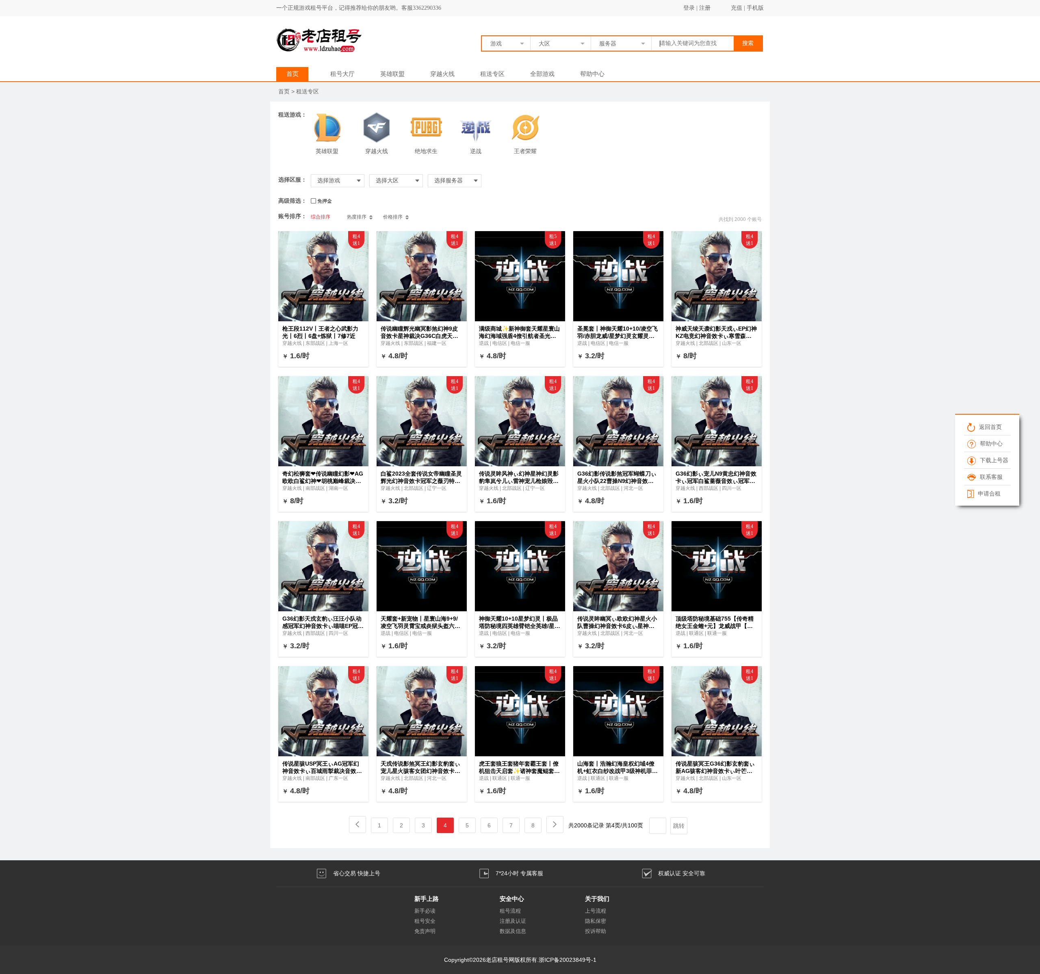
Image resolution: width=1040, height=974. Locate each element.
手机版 (755, 8)
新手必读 (425, 911)
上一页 (357, 824)
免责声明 (425, 931)
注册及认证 (513, 921)
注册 (705, 8)
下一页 (554, 824)
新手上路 (426, 898)
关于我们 (597, 898)
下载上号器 (993, 460)
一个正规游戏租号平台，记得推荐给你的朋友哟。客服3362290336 (358, 8)
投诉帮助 (595, 931)
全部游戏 (542, 74)
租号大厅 (342, 74)
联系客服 (990, 477)
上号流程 (595, 911)
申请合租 (988, 493)
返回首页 (990, 427)
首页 (292, 74)
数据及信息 (513, 931)
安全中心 (512, 898)
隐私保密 (595, 921)
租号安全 (425, 921)
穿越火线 (442, 74)
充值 (736, 8)
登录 (689, 8)
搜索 (748, 43)
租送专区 (492, 74)
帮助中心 (592, 74)
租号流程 (510, 911)
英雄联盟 (392, 74)
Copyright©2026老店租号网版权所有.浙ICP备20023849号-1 (520, 960)
